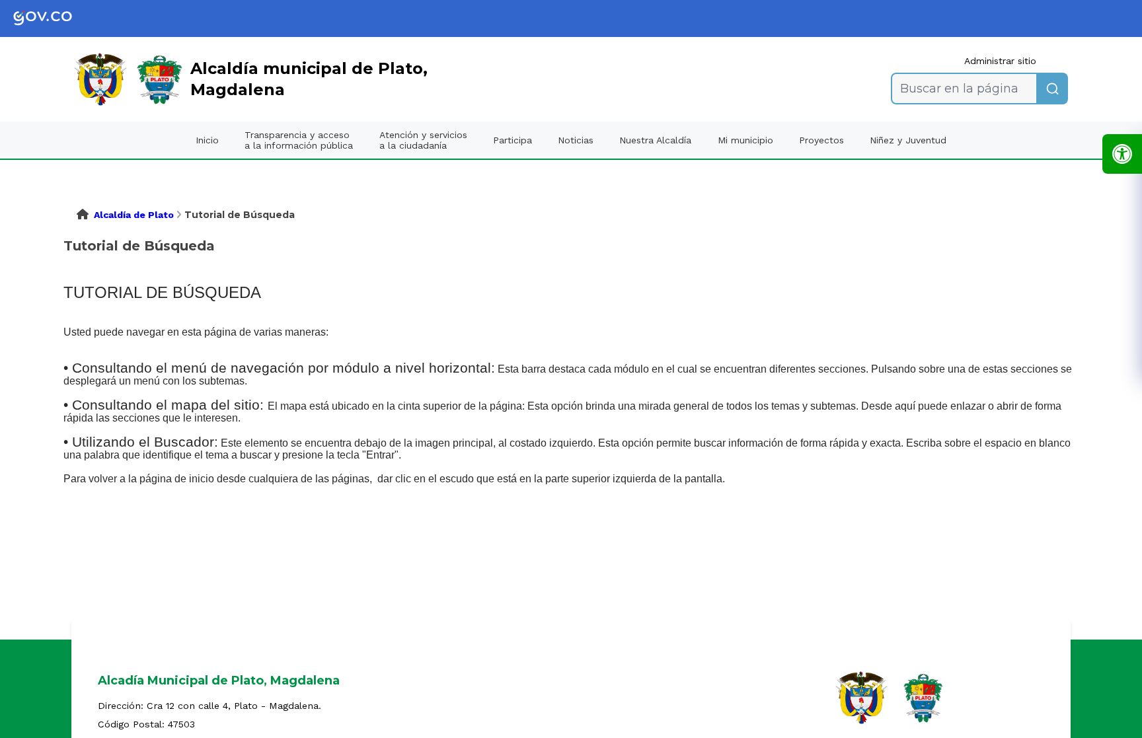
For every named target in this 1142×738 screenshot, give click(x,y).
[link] (53, 18)
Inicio (207, 140)
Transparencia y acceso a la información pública (299, 140)
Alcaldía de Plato (134, 214)
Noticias (575, 140)
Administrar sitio (1000, 60)
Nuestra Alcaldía (655, 140)
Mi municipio (745, 140)
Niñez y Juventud (908, 140)
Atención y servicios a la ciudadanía (423, 140)
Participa (512, 140)
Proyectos (821, 140)
